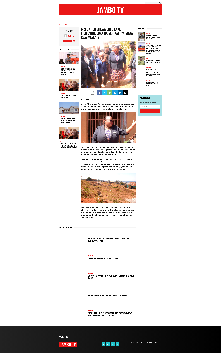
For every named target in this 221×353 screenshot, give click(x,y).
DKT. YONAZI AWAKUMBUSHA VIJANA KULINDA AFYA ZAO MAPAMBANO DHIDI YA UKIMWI (68, 145)
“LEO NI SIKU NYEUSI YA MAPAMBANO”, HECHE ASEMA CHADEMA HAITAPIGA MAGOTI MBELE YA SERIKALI (110, 314)
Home (60, 24)
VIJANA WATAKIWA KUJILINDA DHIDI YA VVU (68, 96)
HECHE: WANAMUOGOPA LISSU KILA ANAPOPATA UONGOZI (107, 295)
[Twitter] (70, 41)
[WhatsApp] (109, 92)
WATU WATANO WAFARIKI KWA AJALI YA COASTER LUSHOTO (153, 61)
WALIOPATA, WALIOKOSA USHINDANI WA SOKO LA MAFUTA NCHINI (152, 83)
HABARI (67, 24)
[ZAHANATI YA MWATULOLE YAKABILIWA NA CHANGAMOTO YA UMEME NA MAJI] (69, 108)
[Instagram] (67, 41)
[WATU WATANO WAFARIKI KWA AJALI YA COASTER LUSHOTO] (141, 60)
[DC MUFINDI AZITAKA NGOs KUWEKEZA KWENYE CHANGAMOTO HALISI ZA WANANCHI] (69, 58)
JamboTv (71, 36)
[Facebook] (64, 41)
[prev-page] (139, 91)
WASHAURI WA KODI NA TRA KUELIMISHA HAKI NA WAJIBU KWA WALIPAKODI (153, 37)
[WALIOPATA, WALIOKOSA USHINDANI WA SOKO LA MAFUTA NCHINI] (141, 83)
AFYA (61, 141)
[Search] (160, 3)
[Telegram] (115, 92)
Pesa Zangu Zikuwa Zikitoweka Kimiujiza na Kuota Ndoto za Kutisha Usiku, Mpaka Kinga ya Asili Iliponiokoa (153, 72)
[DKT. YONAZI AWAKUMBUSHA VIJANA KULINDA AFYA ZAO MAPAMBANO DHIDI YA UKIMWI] (69, 133)
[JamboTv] (66, 36)
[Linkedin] (120, 92)
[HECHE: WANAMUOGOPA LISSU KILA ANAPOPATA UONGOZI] (73, 294)
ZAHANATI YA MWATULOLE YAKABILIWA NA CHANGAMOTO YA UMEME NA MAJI (68, 120)
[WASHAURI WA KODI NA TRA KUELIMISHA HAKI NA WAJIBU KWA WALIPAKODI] (141, 36)
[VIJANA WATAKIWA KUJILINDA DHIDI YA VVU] (69, 85)
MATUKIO (148, 58)
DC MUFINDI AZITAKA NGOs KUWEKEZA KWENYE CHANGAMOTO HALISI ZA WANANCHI (68, 71)
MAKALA (148, 67)
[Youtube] (74, 41)
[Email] (125, 92)
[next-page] (142, 91)
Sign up (150, 111)
